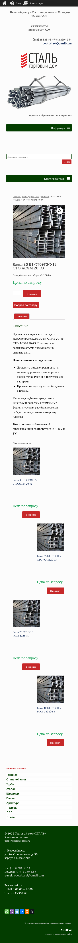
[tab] (22, 316)
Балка (10, 798)
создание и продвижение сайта (58, 933)
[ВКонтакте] (22, 911)
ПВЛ (10, 812)
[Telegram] (17, 911)
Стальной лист (16, 779)
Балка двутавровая (30, 196)
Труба (10, 784)
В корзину (32, 293)
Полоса (12, 807)
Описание (22, 316)
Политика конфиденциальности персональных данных (48, 923)
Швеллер (12, 793)
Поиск (67, 161)
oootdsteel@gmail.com (57, 43)
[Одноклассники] (27, 911)
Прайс (11, 817)
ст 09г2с (45, 196)
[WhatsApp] (7, 911)
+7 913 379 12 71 (26, 871)
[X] (32, 911)
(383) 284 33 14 (20, 868)
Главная (16, 196)
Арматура (12, 802)
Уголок (10, 788)
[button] (58, 127)
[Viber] (12, 911)
